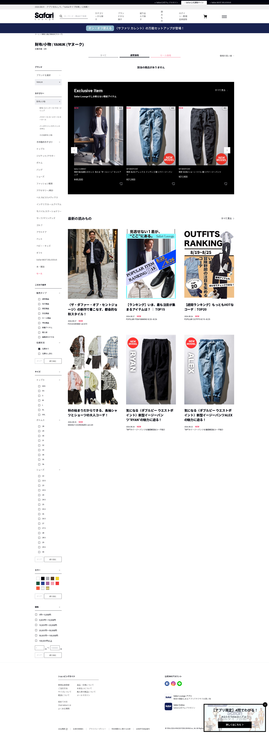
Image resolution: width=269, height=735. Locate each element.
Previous (74, 150)
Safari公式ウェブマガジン (167, 3)
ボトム (39, 163)
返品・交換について (85, 685)
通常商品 (45, 299)
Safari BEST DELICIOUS (221, 3)
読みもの (162, 16)
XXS (43, 386)
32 (43, 445)
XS (43, 391)
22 (43, 476)
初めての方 (63, 702)
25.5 (43, 509)
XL (43, 410)
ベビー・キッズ (43, 246)
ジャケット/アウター (45, 156)
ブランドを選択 (43, 75)
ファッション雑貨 (44, 183)
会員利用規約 (78, 729)
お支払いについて (84, 688)
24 (43, 495)
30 (43, 436)
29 (43, 431)
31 (43, 441)
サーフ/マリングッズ (45, 218)
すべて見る (220, 90)
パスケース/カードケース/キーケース (50, 118)
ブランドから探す (121, 16)
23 (43, 485)
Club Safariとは (64, 705)
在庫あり (45, 349)
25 (43, 504)
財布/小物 (40, 101)
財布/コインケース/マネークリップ (50, 109)
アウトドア (41, 232)
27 (43, 523)
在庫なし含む (47, 354)
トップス (40, 149)
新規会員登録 (63, 685)
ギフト (39, 253)
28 (43, 426)
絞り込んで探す (143, 16)
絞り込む (53, 361)
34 (43, 455)
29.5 (43, 547)
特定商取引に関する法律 (121, 729)
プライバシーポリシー (97, 729)
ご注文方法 (63, 688)
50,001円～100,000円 (48, 635)
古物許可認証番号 (143, 729)
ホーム (37, 34)
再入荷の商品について (86, 692)
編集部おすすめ (48, 337)
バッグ (39, 170)
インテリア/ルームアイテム (48, 204)
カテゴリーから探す (99, 16)
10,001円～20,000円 (48, 625)
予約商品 (45, 323)
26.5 (43, 519)
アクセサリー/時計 (44, 190)
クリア (39, 361)
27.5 (43, 528)
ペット (39, 239)
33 (43, 450)
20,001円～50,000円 (48, 630)
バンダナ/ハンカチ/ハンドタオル (50, 127)
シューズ (40, 176)
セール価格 (165, 55)
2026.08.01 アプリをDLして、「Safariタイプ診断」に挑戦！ (62, 7)
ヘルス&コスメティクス (47, 197)
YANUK (39, 82)
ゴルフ (39, 225)
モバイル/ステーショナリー (48, 211)
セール (39, 273)
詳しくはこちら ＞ (235, 724)
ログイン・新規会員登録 (183, 16)
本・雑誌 (40, 267)
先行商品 (45, 304)
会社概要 (61, 729)
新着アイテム (47, 328)
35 (43, 459)
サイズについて (64, 692)
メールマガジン (83, 695)
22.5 (43, 481)
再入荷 (44, 332)
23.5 (43, 490)
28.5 (43, 538)
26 (43, 514)
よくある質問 (63, 709)
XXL (43, 415)
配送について (63, 695)
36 (43, 464)
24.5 (43, 500)
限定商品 (45, 309)
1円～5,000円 (45, 615)
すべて (103, 55)
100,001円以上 (45, 641)
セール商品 (46, 318)
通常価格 (134, 55)
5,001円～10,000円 (47, 620)
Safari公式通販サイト (195, 3)
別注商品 (45, 313)
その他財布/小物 (46, 135)
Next (227, 150)
